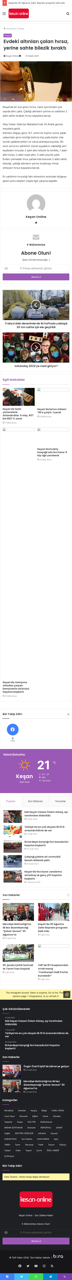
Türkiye (62, 1144)
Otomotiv (31, 1127)
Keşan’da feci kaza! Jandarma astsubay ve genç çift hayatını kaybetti (43, 875)
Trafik (40, 1144)
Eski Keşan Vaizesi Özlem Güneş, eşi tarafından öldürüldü (46, 813)
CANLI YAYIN (58, 1110)
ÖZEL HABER (53, 1150)
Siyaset (54, 1133)
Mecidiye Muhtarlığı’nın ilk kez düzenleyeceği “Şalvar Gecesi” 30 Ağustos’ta (17, 929)
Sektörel (42, 1133)
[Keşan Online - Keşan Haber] (18, 13)
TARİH (7, 1144)
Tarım (17, 1144)
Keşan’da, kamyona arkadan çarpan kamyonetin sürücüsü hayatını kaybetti (16, 687)
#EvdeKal (8, 1110)
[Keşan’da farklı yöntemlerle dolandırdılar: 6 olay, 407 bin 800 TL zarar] (19, 397)
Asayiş (21, 28)
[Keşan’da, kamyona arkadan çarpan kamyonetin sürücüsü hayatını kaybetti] (19, 553)
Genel (45, 1116)
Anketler (22, 1110)
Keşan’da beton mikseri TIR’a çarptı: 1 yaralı (51, 411)
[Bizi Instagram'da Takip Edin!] (67, 994)
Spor (56, 1139)
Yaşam (28, 1150)
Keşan (20, 1122)
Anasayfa (11, 28)
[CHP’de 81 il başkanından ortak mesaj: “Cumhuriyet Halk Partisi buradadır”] (53, 953)
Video (18, 1150)
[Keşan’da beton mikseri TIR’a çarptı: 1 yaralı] (53, 397)
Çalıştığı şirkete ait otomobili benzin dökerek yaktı (42, 858)
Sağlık (7, 1133)
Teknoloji (29, 1144)
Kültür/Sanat (46, 1122)
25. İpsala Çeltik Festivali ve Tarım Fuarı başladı (18, 966)
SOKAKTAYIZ (10, 1139)
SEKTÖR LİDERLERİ (24, 1133)
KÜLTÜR (32, 1122)
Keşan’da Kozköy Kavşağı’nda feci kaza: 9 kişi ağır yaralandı (52, 452)
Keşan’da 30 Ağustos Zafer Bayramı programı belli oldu (37, 3)
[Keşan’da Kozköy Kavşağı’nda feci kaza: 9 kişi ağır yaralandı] (53, 437)
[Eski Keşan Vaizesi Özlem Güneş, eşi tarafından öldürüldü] (13, 816)
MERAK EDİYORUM (13, 1127)
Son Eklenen (35, 801)
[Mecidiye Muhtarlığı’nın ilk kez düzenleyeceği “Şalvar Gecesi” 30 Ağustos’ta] (18, 912)
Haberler (8, 1122)
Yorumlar (60, 801)
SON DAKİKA (43, 1139)
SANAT (59, 1127)
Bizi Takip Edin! (12, 1166)
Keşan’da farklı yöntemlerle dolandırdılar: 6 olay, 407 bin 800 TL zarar (18, 413)
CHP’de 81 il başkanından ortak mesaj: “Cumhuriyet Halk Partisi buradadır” (53, 970)
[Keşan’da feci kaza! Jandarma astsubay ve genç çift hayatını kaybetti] (13, 876)
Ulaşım (7, 1150)
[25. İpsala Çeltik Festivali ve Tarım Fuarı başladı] (18, 953)
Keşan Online (12, 56)
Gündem (57, 1116)
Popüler (11, 801)
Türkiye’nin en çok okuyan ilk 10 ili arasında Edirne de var (44, 828)
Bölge (44, 1110)
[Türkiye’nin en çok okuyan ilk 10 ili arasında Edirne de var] (13, 831)
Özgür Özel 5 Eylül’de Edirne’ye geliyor (46, 1066)
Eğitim (35, 1116)
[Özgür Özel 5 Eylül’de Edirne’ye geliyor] (12, 1071)
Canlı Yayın (9, 1116)
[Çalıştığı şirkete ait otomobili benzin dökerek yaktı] (13, 861)
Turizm (51, 1144)
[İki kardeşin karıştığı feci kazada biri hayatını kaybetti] (13, 846)
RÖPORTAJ (46, 1127)
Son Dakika (26, 1139)
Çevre (39, 1150)
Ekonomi (24, 1116)
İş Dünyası (9, 1156)
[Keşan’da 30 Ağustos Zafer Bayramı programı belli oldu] (53, 912)
